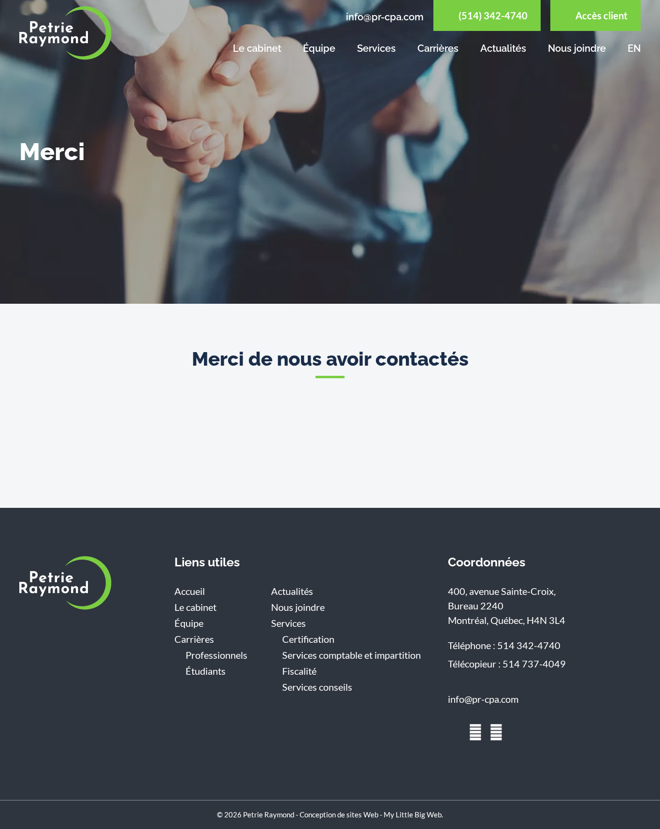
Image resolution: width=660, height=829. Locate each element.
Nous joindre (577, 48)
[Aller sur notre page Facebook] (475, 732)
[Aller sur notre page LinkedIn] (454, 732)
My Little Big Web (413, 814)
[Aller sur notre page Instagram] (496, 732)
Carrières (438, 48)
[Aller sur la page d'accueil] (65, 583)
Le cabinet (257, 48)
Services (376, 48)
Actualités (503, 48)
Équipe (319, 48)
